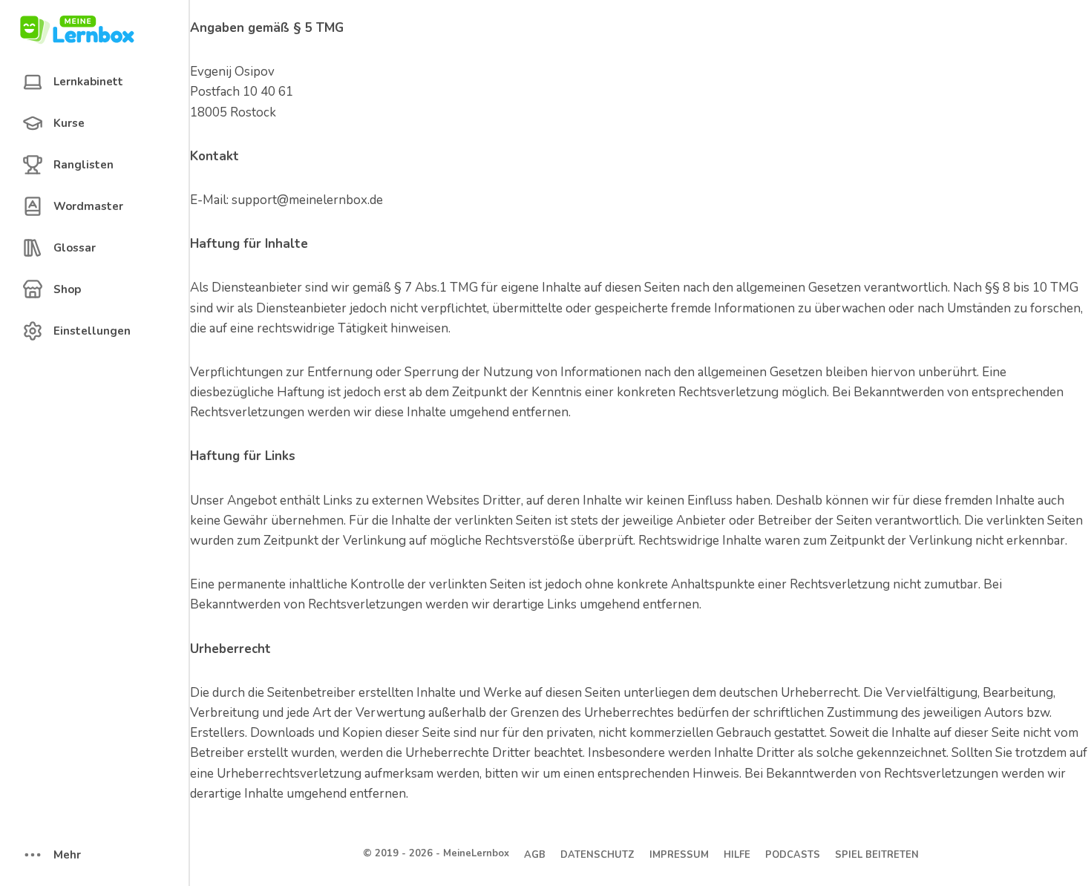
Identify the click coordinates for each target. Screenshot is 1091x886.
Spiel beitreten (877, 855)
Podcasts (792, 855)
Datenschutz (597, 855)
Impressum (679, 855)
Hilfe (737, 855)
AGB (535, 855)
